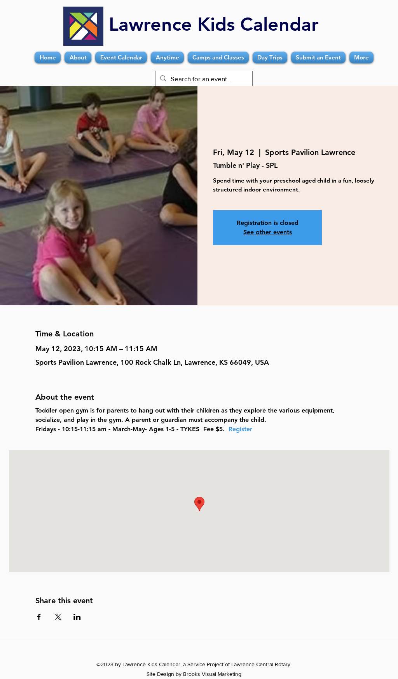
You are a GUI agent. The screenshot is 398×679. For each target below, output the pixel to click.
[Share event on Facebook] (39, 617)
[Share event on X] (58, 617)
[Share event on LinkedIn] (77, 617)
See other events (267, 232)
